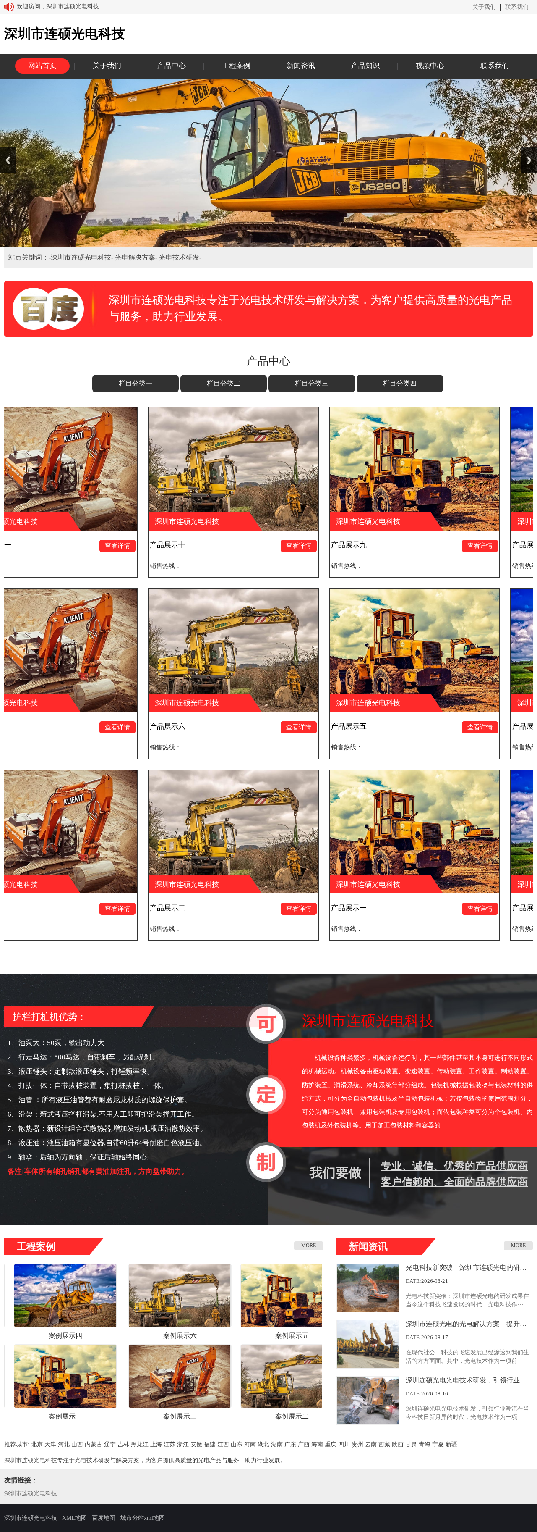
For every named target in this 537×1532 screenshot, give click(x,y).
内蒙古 (93, 1444)
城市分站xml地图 (142, 1518)
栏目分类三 (311, 383)
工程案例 (236, 66)
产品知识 (365, 66)
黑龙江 (140, 1444)
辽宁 (110, 1444)
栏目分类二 (223, 383)
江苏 (169, 1444)
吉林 (123, 1444)
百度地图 (103, 1518)
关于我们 (484, 7)
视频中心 (430, 66)
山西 (77, 1444)
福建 (210, 1444)
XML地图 (74, 1518)
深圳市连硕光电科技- (83, 257)
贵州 (357, 1444)
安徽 (196, 1444)
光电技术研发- (180, 257)
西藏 (384, 1444)
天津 (50, 1444)
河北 (64, 1444)
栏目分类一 (135, 383)
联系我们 (517, 7)
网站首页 (42, 66)
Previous (8, 160)
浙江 (183, 1444)
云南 (371, 1444)
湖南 (277, 1444)
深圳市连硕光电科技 (30, 1493)
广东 (290, 1444)
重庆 (330, 1444)
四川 (344, 1444)
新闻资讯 (301, 66)
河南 (250, 1444)
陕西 (398, 1444)
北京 (37, 1444)
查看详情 (188, 545)
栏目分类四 (400, 383)
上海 (156, 1444)
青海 (424, 1444)
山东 (236, 1444)
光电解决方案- (137, 257)
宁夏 (438, 1444)
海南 (317, 1444)
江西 (223, 1444)
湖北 (263, 1444)
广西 (304, 1444)
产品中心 (171, 66)
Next (529, 160)
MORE (308, 1245)
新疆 (451, 1444)
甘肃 (411, 1444)
